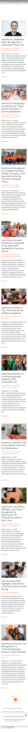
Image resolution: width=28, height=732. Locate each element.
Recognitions (5, 50)
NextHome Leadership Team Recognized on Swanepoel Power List (12, 42)
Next (15, 702)
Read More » (5, 77)
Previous (13, 696)
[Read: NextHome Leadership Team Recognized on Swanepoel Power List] (14, 28)
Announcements (6, 48)
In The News (15, 48)
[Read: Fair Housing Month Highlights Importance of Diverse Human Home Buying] (14, 569)
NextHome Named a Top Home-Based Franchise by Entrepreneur (14, 445)
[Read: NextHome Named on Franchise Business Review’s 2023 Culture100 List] (14, 362)
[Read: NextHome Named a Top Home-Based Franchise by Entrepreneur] (14, 431)
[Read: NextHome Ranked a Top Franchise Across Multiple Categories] (14, 296)
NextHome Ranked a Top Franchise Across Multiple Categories (12, 310)
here (22, 720)
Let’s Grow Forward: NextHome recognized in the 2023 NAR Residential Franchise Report (12, 245)
